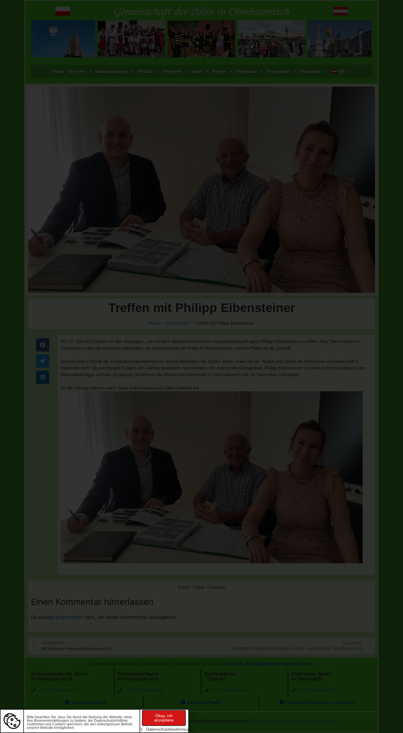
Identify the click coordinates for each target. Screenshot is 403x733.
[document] (201, 366)
